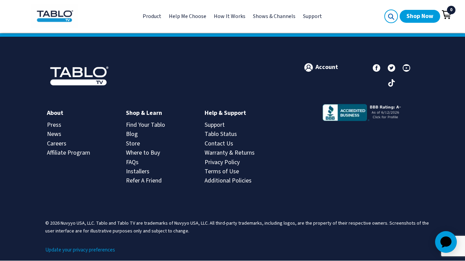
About (55, 113)
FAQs (132, 162)
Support (312, 16)
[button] (446, 14)
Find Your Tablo (145, 125)
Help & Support (225, 113)
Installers (137, 171)
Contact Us (219, 143)
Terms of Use (222, 171)
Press (54, 125)
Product (152, 16)
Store (133, 143)
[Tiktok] (391, 82)
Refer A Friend (144, 180)
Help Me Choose (187, 16)
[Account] (308, 67)
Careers (56, 143)
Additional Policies (228, 180)
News (54, 134)
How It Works (229, 16)
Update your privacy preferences (80, 250)
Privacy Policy (222, 162)
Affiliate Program (68, 153)
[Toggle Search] (391, 16)
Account (327, 67)
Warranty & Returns (230, 153)
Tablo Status (221, 134)
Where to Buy (143, 153)
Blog (132, 134)
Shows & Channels (274, 16)
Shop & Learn (144, 113)
